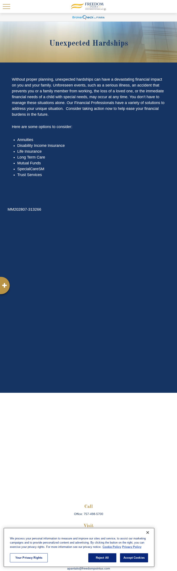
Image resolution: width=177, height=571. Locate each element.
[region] (79, 547)
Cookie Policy (112, 547)
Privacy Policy (131, 547)
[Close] (147, 532)
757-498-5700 (93, 514)
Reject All (102, 557)
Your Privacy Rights (28, 557)
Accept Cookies (134, 557)
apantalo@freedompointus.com (88, 568)
